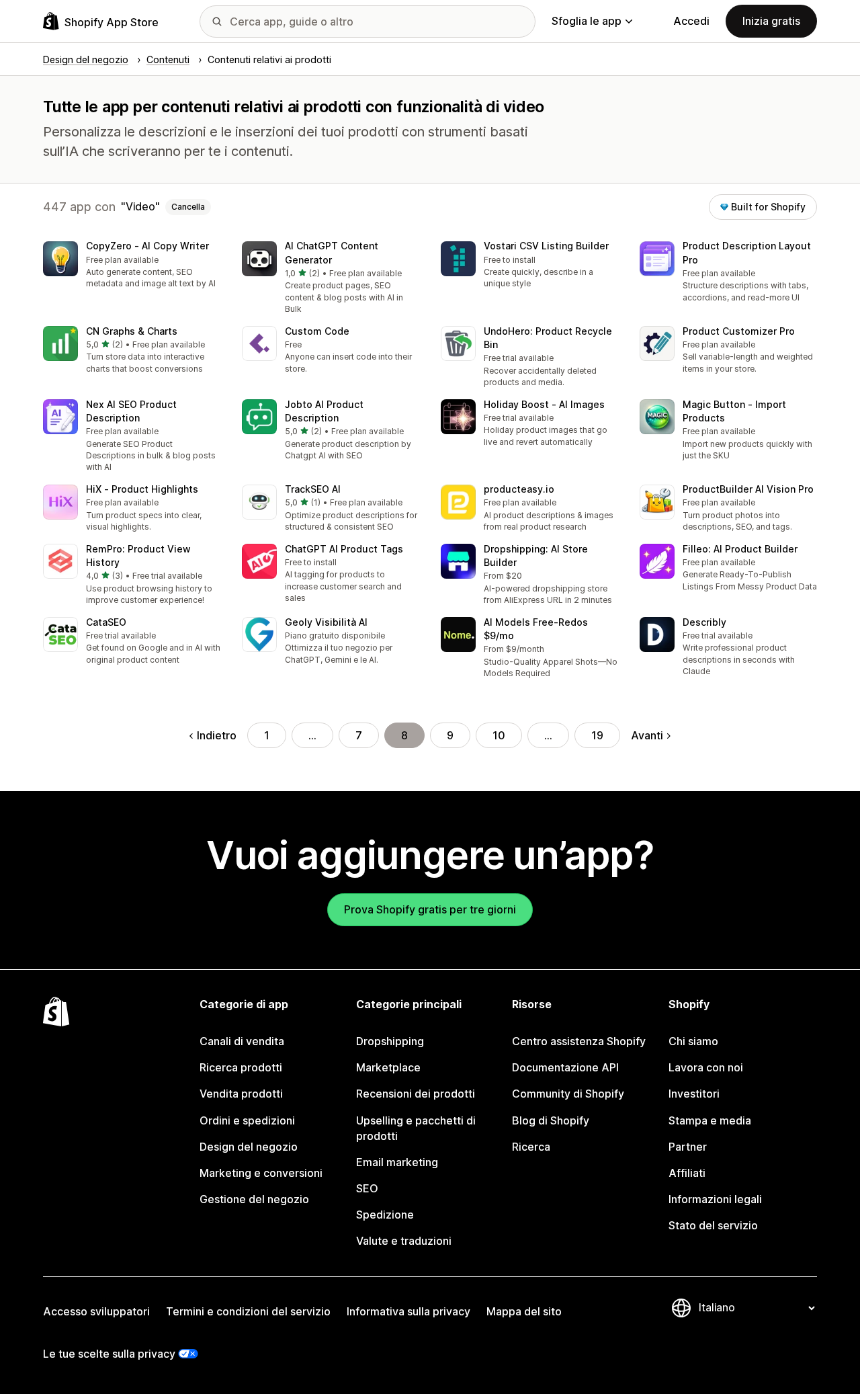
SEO (367, 1188)
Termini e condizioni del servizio (248, 1311)
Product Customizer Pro (739, 331)
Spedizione (385, 1214)
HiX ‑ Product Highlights (142, 489)
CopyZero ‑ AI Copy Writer (147, 245)
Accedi (691, 21)
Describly (704, 622)
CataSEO (106, 622)
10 (498, 735)
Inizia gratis (771, 21)
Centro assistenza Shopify (579, 1041)
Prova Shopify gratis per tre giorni (430, 909)
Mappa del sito (524, 1311)
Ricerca (531, 1146)
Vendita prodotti (241, 1093)
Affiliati (687, 1173)
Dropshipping (390, 1041)
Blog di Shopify (550, 1120)
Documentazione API (565, 1067)
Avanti (647, 735)
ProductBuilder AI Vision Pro (748, 489)
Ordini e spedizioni (247, 1120)
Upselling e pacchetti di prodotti (416, 1128)
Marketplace (388, 1067)
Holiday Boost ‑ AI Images (544, 404)
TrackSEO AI (313, 489)
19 (597, 735)
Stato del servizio (713, 1225)
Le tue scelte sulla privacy (109, 1353)
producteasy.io (519, 489)
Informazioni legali (715, 1199)
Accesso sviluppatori (96, 1311)
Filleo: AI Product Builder (740, 549)
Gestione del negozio (254, 1199)
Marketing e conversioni (261, 1173)
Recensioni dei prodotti (415, 1093)
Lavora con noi (706, 1067)
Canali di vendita (242, 1041)
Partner (688, 1146)
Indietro (216, 735)
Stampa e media (710, 1120)
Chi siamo (693, 1041)
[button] (131, 265)
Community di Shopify (568, 1093)
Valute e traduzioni (404, 1240)
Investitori (694, 1093)
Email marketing (397, 1162)
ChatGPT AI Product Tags (344, 549)
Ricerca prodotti (241, 1067)
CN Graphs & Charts (131, 331)
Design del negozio (249, 1146)
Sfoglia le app (586, 21)
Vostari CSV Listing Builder (546, 245)
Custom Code (317, 331)
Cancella (188, 207)
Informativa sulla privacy (408, 1311)
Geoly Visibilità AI (326, 622)
